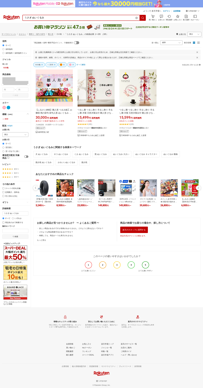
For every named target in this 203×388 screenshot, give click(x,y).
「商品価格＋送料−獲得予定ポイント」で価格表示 (53, 43)
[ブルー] (8, 107)
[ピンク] (4, 107)
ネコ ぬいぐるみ (61, 154)
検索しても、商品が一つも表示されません (56, 235)
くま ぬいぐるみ (81, 154)
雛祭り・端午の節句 (37, 34)
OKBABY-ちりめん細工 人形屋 (92, 135)
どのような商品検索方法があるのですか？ (56, 232)
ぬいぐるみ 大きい (121, 154)
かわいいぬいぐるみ (66, 162)
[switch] (26, 156)
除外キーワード (8, 226)
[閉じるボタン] (197, 52)
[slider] (2, 85)
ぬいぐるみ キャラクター (146, 154)
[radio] (3, 45)
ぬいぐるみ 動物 (170, 154)
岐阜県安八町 (43, 132)
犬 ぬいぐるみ (42, 154)
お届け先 (6, 130)
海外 (11, 126)
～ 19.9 (5, 119)
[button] (192, 11)
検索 (16, 95)
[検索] (143, 18)
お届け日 (6, 140)
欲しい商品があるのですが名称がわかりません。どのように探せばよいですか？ (71, 228)
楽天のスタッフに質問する (134, 230)
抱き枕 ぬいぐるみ (44, 162)
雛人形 (50, 34)
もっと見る (41, 240)
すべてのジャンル (9, 34)
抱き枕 (84, 162)
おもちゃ (22, 34)
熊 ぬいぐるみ (101, 154)
